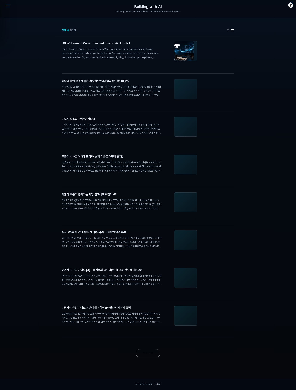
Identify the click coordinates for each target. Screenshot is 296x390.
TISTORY (149, 384)
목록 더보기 (148, 353)
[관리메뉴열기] (290, 5)
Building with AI (148, 7)
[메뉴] (8, 6)
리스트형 (232, 30)
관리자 (158, 384)
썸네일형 (228, 30)
